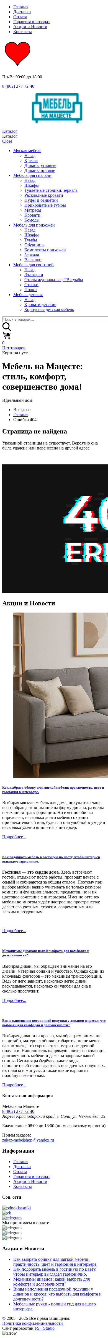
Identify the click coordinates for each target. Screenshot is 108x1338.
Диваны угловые (40, 165)
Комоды (32, 220)
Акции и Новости (30, 26)
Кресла (31, 160)
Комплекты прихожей (45, 250)
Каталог (9, 131)
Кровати (32, 215)
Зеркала (31, 254)
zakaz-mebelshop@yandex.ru (28, 1140)
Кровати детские (40, 304)
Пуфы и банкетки (41, 200)
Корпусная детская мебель (49, 309)
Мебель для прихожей (34, 225)
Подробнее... (14, 836)
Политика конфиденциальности (32, 1323)
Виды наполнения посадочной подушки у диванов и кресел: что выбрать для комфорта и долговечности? (54, 1022)
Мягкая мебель (27, 150)
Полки (30, 289)
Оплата (20, 16)
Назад (29, 155)
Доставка (22, 11)
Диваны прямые (39, 170)
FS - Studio (45, 1328)
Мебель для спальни (32, 175)
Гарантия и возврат (31, 21)
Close (7, 141)
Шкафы (31, 185)
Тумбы (30, 240)
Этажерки (33, 274)
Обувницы (34, 245)
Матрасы (32, 210)
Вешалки (33, 259)
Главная (20, 6)
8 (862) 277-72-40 (18, 86)
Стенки (31, 284)
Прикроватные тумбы (45, 205)
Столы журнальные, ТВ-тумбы (53, 279)
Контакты (22, 31)
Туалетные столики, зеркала (51, 190)
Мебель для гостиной (33, 264)
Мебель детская (28, 294)
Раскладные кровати (43, 195)
